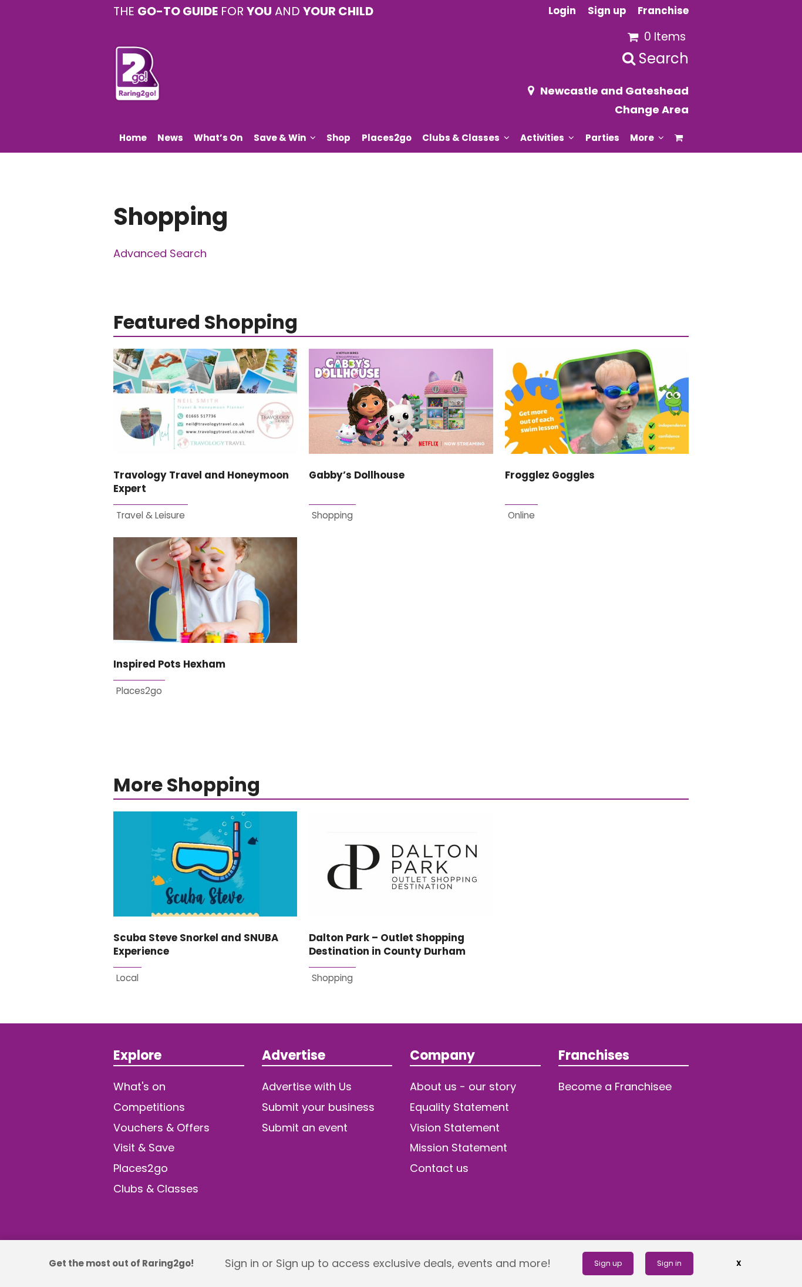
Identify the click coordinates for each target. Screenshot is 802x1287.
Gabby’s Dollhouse (357, 475)
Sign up (608, 1263)
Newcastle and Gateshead (614, 90)
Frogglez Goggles (550, 475)
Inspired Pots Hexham (169, 664)
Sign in (669, 1263)
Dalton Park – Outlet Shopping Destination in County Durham (387, 944)
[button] (679, 137)
